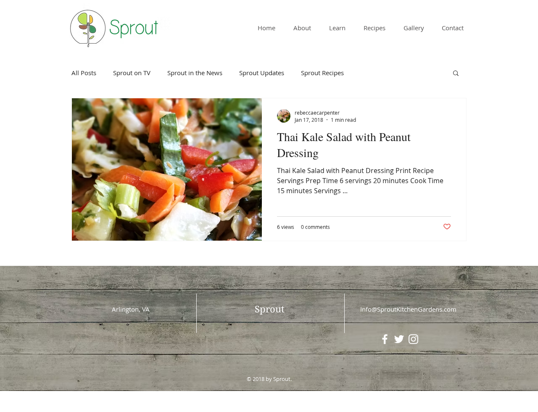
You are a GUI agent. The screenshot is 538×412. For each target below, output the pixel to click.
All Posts (83, 72)
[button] (456, 73)
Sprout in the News (194, 72)
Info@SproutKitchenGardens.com (408, 309)
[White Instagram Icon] (413, 339)
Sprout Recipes (322, 72)
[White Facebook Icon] (384, 339)
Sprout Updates (261, 72)
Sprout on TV (131, 72)
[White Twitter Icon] (399, 339)
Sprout (270, 309)
